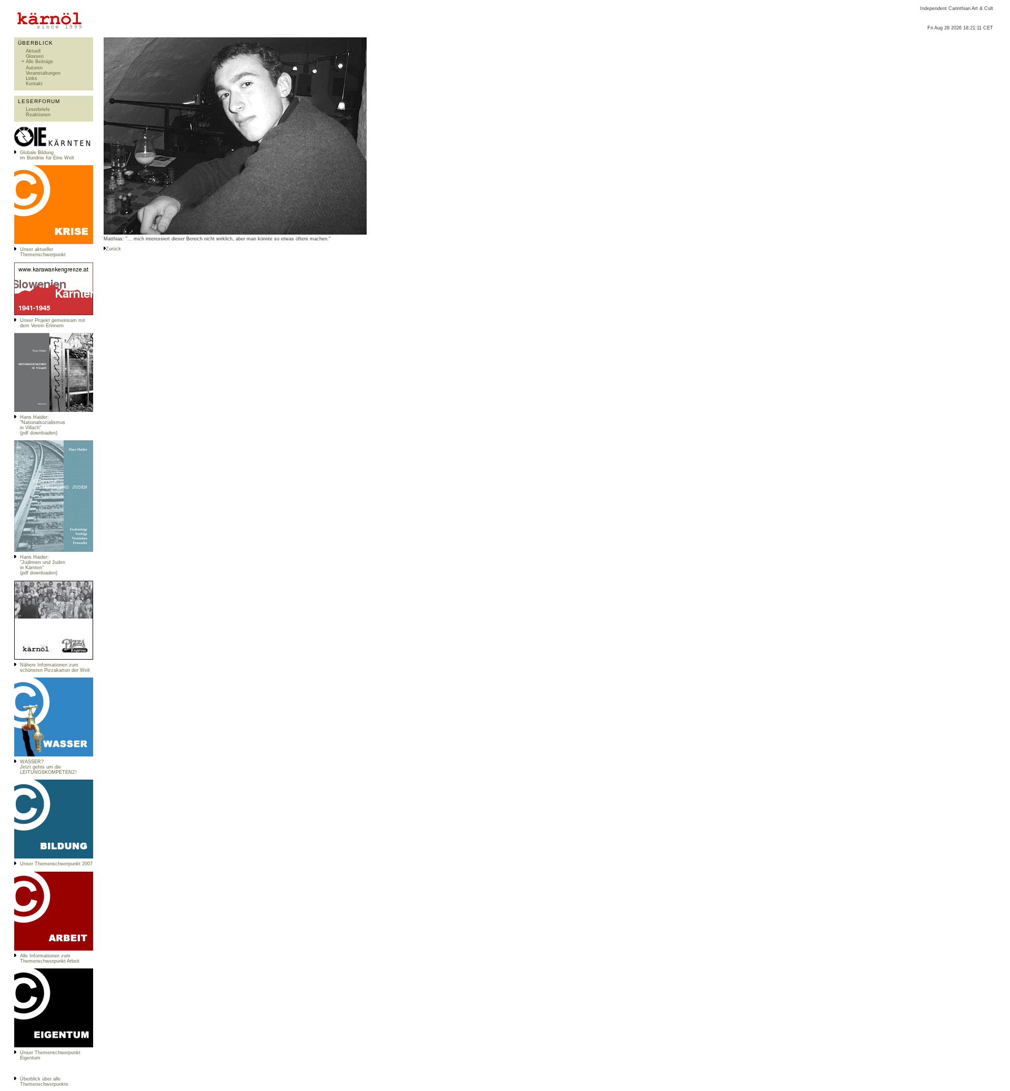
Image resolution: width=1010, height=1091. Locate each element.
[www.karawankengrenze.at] (53, 313)
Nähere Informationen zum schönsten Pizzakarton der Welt (55, 667)
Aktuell (33, 51)
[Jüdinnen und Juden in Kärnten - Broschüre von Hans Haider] (53, 550)
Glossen (35, 56)
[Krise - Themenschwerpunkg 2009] (53, 242)
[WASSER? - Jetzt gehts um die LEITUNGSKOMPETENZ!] (53, 754)
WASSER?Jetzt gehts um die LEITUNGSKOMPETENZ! (48, 767)
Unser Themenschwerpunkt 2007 (56, 863)
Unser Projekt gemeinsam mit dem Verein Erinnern (52, 323)
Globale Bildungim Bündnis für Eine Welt (47, 155)
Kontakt (34, 83)
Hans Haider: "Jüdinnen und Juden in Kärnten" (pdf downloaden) (42, 564)
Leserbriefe (38, 109)
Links (31, 78)
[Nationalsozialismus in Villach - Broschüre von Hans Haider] (53, 410)
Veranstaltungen (43, 73)
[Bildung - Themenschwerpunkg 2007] (53, 857)
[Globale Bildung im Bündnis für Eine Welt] (53, 145)
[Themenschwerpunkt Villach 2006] (53, 949)
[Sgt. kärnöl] (53, 658)
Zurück (113, 248)
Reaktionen (38, 114)
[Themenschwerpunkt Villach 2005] (53, 1045)
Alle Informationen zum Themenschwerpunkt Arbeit (49, 958)
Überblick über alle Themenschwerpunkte (44, 1081)
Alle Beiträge (39, 61)
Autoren (34, 67)
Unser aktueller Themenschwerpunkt (43, 252)
